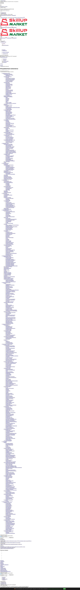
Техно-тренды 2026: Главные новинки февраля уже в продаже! (10, 542)
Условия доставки (3, 568)
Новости (1, 562)
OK (64, 588)
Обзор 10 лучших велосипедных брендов (6, 548)
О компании (2, 561)
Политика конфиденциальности (5, 571)
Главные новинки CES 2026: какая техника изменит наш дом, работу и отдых (12, 546)
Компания (2, 560)
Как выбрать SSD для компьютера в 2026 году (7, 547)
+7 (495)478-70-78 (3, 12)
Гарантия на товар (3, 569)
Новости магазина (4, 536)
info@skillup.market (4, 57)
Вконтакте (4, 577)
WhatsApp (4, 62)
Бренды (1, 565)
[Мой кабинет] (0, 16)
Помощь (1, 567)
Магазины (2, 563)
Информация (2, 566)
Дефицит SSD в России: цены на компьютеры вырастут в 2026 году (11, 544)
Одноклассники (5, 61)
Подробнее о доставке (3, 6)
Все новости (2, 539)
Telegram (3, 578)
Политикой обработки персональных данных (55, 588)
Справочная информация (4, 564)
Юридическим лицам (3, 570)
